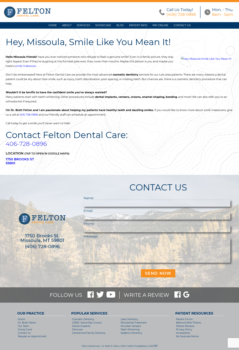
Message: (91, 236)
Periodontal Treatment (134, 322)
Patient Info (138, 25)
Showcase (103, 25)
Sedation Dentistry (131, 332)
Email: (88, 211)
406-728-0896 (29, 114)
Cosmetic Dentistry (83, 319)
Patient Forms (184, 319)
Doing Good (25, 329)
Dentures (77, 329)
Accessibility (183, 332)
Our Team (23, 326)
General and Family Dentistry (89, 332)
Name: (89, 198)
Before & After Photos (188, 322)
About (67, 25)
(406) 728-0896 (42, 246)
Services (83, 25)
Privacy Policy (184, 329)
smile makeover (25, 66)
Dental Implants (81, 326)
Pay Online (160, 25)
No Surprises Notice (187, 336)
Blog (120, 25)
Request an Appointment (32, 336)
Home (52, 25)
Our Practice (30, 313)
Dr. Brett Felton (27, 322)
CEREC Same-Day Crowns (87, 322)
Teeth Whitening (130, 329)
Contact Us (182, 25)
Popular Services (89, 313)
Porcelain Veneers (131, 326)
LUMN (150, 346)
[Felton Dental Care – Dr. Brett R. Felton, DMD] (27, 12)
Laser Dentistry (129, 319)
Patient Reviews (185, 326)
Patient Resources (194, 313)
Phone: (89, 223)
